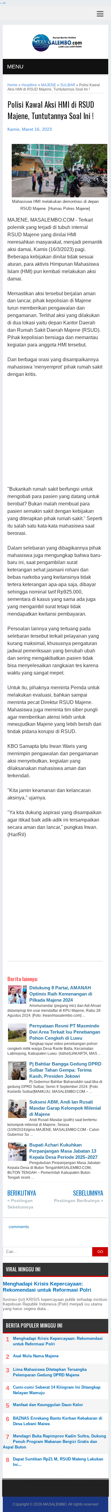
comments (18, 1226)
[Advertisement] (55, 432)
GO (100, 1252)
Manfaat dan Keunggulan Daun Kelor (48, 1404)
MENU (15, 67)
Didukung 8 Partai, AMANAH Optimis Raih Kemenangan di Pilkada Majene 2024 (60, 994)
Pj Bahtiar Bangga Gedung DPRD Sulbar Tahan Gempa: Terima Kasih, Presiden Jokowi (65, 1070)
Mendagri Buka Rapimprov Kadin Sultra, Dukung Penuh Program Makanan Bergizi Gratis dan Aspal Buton (54, 1441)
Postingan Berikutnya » (78, 1200)
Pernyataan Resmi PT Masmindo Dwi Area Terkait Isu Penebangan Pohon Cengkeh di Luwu (64, 1032)
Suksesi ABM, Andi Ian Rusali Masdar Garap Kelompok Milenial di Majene (65, 1108)
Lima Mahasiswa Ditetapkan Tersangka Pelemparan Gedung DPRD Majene (50, 1372)
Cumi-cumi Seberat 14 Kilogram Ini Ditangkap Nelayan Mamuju (57, 1390)
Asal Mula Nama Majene (36, 1356)
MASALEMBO (55, 1504)
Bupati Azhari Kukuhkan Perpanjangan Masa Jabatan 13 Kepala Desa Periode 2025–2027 (63, 1151)
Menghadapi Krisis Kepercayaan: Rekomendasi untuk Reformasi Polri (47, 1287)
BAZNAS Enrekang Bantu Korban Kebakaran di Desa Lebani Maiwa (57, 1421)
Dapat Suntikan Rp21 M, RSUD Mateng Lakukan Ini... (58, 1462)
